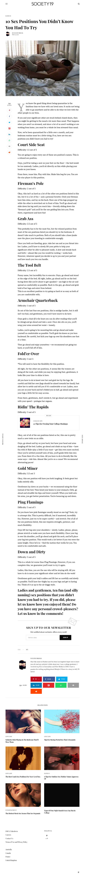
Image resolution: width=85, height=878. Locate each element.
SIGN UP (65, 637)
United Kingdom (11, 860)
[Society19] (42, 4)
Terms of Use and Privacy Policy (16, 842)
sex (27, 649)
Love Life (9, 736)
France (8, 857)
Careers (8, 835)
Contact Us (9, 838)
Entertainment (11, 810)
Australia (9, 849)
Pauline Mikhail (18, 33)
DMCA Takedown (12, 831)
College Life (37, 421)
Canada (8, 853)
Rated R (8, 16)
